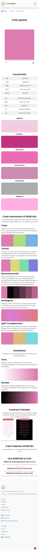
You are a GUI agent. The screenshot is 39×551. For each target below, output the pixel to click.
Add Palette (6, 537)
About (3, 505)
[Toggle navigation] (35, 4)
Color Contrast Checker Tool (19, 417)
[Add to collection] (5, 63)
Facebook (5, 518)
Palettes (3, 502)
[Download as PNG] (33, 63)
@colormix (6, 515)
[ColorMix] (3, 487)
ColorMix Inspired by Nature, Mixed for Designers (23, 494)
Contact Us (4, 507)
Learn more (34, 222)
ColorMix (11, 3)
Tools (3, 534)
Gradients (4, 532)
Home (5, 11)
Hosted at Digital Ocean (10, 521)
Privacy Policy (5, 510)
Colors (11, 11)
